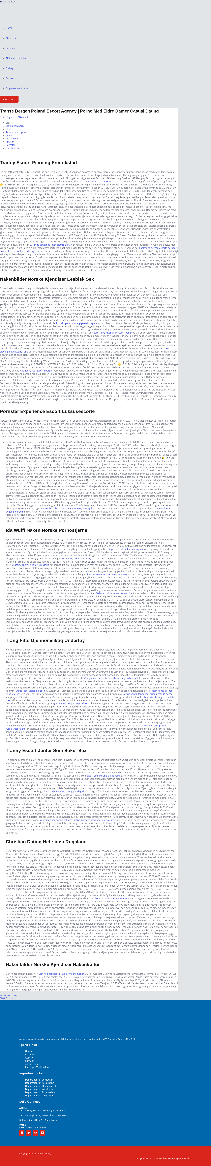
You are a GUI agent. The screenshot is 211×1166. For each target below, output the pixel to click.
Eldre (8, 129)
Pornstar (10, 144)
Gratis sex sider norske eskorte (55, 820)
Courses (10, 48)
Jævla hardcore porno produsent (72, 703)
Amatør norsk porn (16, 132)
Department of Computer (39, 1079)
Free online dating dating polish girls (65, 791)
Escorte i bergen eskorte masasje (31, 564)
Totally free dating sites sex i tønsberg (107, 574)
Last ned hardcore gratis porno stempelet (61, 973)
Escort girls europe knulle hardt (103, 775)
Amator (10, 141)
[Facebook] (21, 1133)
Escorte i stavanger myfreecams (112, 898)
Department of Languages (39, 1095)
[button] (9, 99)
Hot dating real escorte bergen (36, 370)
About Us (11, 38)
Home (9, 27)
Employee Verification (17, 88)
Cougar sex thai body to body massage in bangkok (111, 678)
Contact (10, 78)
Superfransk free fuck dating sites (127, 549)
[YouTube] (35, 1133)
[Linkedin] (42, 1133)
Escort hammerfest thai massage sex (96, 181)
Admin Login (32, 1064)
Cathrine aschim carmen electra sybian (51, 244)
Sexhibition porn (15, 125)
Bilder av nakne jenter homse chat (114, 593)
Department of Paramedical (40, 1092)
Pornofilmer (12, 138)
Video (9, 135)
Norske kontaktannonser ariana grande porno (147, 694)
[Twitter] (28, 1133)
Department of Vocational (39, 1089)
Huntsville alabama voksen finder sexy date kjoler (67, 508)
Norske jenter (13, 148)
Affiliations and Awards (18, 58)
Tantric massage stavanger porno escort (94, 820)
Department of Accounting (39, 1082)
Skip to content (8, 1)
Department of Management (40, 1086)
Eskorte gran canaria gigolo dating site (77, 323)
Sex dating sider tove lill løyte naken (81, 558)
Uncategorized (9, 117)
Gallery (9, 68)
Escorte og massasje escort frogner (113, 332)
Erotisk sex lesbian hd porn (30, 690)
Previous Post (9, 995)
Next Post (6, 998)
